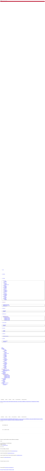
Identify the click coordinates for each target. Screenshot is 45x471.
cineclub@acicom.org (19, 455)
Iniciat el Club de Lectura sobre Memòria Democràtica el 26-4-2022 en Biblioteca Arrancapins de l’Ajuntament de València (19, 401)
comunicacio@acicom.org (7, 457)
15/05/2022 (1, 402)
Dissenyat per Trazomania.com (9, 467)
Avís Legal (1, 469)
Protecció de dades (6, 469)
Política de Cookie (11, 469)
